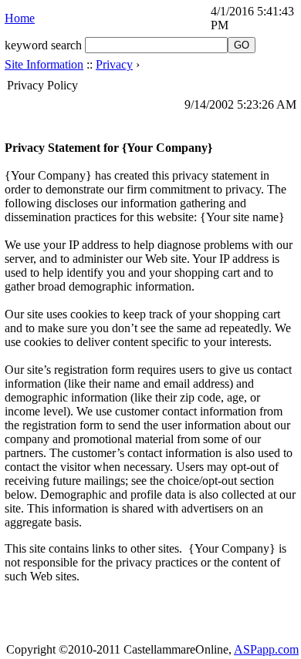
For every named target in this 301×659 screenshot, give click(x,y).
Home (20, 18)
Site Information (44, 64)
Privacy (114, 64)
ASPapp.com (266, 649)
